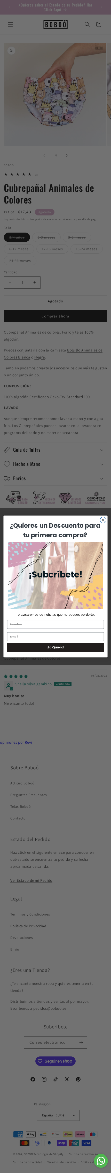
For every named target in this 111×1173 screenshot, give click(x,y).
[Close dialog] (103, 520)
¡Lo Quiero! (55, 647)
